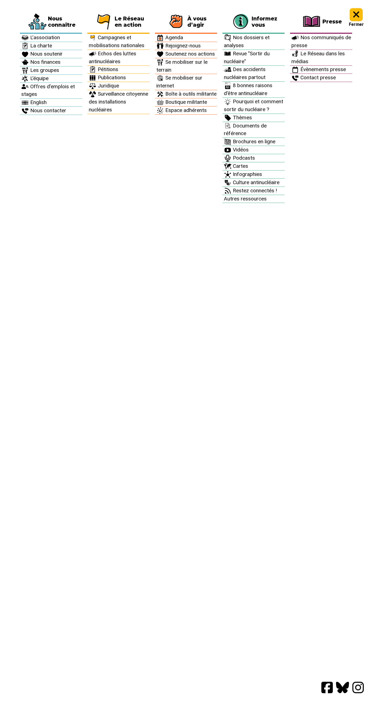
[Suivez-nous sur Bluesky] (342, 688)
